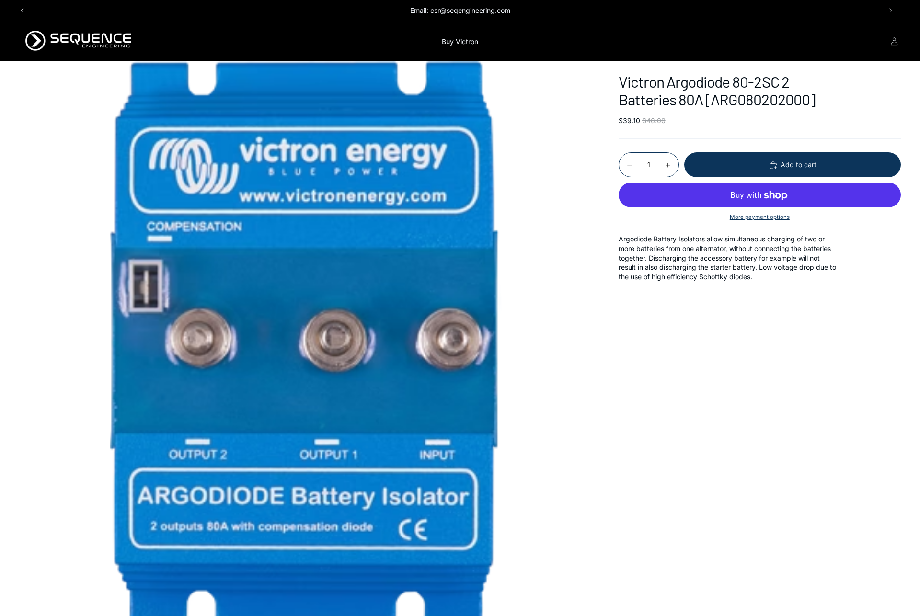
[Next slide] (890, 10)
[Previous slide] (22, 10)
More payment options (760, 217)
